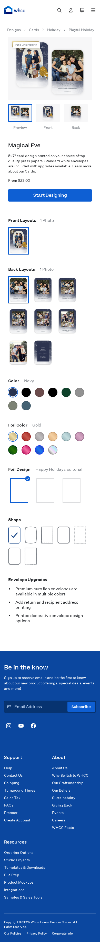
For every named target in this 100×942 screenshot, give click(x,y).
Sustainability (63, 797)
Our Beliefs (61, 790)
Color (21, 380)
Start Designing (50, 195)
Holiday (54, 30)
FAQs (8, 805)
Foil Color (24, 425)
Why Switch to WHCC (70, 775)
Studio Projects (17, 860)
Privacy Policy (36, 933)
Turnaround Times (19, 790)
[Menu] (93, 10)
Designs (14, 30)
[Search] (59, 10)
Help (8, 768)
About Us (59, 768)
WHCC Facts (63, 827)
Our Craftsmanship (68, 783)
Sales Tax (12, 797)
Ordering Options (18, 852)
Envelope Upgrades (27, 579)
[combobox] (59, 10)
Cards (34, 30)
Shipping (11, 783)
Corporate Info (62, 933)
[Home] (14, 10)
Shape (14, 519)
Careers (58, 820)
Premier (10, 812)
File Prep (11, 875)
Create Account (17, 820)
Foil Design (45, 469)
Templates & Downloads (24, 867)
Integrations (14, 889)
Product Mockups (19, 882)
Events (58, 812)
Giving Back (62, 805)
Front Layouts (31, 220)
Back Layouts (31, 269)
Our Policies (12, 933)
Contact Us (13, 775)
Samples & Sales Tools (23, 897)
